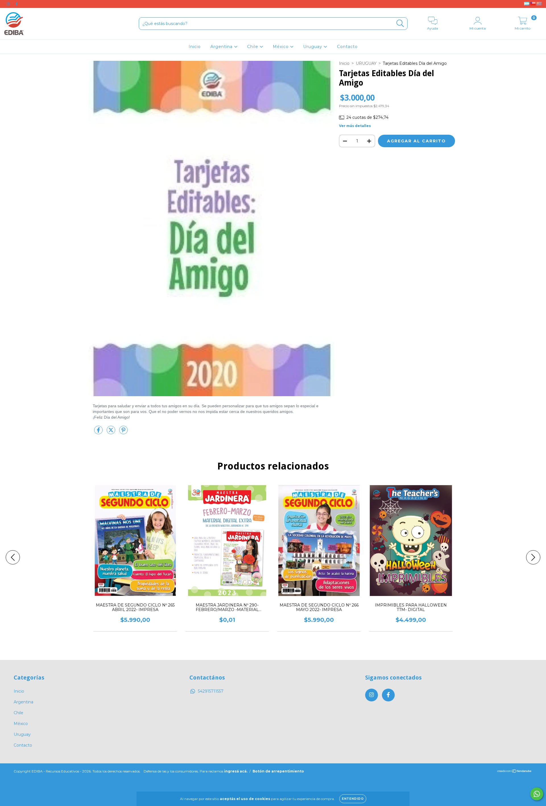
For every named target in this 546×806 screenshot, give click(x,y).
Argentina (222, 46)
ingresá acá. (235, 771)
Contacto (347, 46)
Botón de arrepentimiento (278, 771)
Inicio (195, 46)
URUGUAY (366, 63)
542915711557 (211, 691)
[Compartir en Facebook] (99, 432)
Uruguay (313, 46)
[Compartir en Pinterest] (123, 432)
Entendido (353, 799)
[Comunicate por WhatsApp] (536, 794)
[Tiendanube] (514, 772)
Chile (253, 46)
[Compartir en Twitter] (111, 432)
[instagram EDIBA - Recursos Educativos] (8, 4)
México (281, 46)
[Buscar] (400, 23)
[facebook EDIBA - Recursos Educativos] (16, 4)
